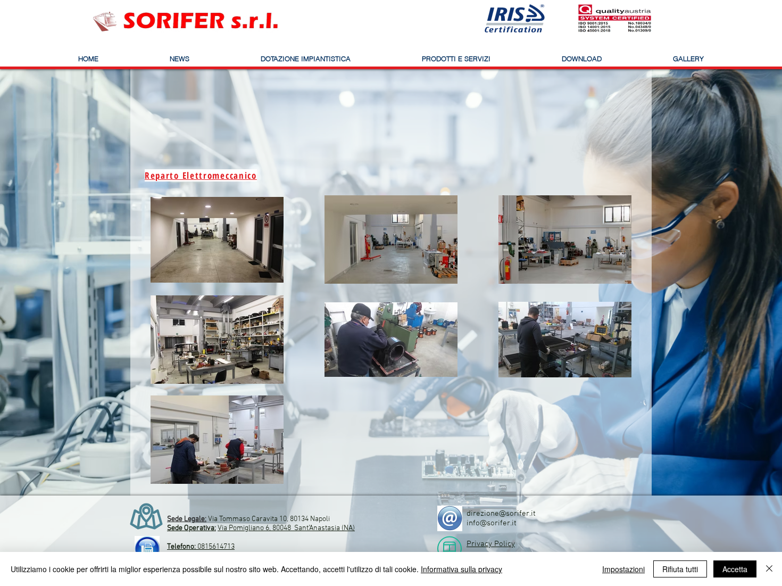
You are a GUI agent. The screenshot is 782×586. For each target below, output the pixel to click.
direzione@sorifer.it (501, 513)
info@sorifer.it (492, 523)
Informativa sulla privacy (461, 569)
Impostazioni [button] (623, 569)
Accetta (734, 569)
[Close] (769, 568)
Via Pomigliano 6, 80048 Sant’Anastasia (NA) (286, 528)
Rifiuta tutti (680, 569)
